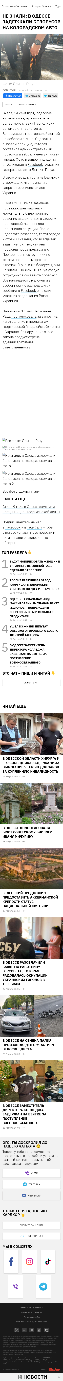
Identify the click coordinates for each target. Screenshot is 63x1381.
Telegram (34, 527)
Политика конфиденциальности (31, 1321)
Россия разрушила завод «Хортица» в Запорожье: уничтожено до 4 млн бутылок (34, 584)
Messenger (34, 1195)
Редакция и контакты (31, 1312)
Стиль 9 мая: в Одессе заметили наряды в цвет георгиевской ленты (31, 509)
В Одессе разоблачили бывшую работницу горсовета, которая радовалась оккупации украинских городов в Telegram (25, 973)
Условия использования (31, 1307)
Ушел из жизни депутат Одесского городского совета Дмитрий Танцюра (34, 631)
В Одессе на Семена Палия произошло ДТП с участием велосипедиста (28, 1044)
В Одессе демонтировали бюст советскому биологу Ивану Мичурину (27, 832)
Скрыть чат (32, 682)
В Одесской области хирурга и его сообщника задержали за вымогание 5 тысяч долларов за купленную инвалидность (31, 765)
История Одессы (41, 6)
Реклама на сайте (32, 1317)
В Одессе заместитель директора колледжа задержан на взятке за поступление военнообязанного (28, 653)
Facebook (35, 164)
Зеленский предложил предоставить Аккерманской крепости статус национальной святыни (30, 899)
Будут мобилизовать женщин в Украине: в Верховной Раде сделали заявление (35, 566)
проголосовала (23, 316)
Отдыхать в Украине (14, 6)
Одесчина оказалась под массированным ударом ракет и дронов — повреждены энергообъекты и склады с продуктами (34, 607)
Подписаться (34, 1236)
